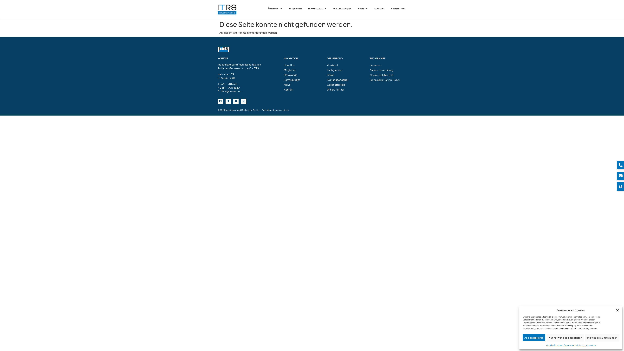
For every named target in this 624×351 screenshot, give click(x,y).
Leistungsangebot (338, 79)
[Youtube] (236, 101)
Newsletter (398, 8)
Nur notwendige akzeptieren (565, 337)
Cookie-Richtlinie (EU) (381, 74)
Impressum (591, 345)
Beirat (330, 74)
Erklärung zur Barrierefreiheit (385, 79)
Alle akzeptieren (534, 337)
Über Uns (273, 8)
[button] (617, 310)
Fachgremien (334, 70)
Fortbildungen (342, 8)
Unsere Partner (335, 89)
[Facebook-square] (220, 101)
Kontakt (379, 8)
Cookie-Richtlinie (554, 345)
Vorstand (332, 65)
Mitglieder (295, 8)
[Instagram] (243, 101)
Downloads (315, 8)
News (361, 8)
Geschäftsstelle (336, 84)
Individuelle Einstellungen (602, 337)
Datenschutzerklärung (574, 345)
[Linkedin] (228, 101)
